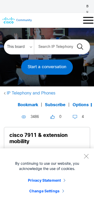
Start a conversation (47, 67)
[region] (47, 175)
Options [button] (81, 105)
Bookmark (28, 105)
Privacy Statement (44, 180)
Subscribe (55, 105)
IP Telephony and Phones (31, 93)
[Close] (86, 156)
